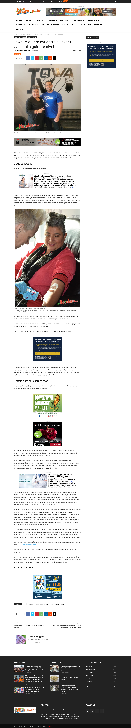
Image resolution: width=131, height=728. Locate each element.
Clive (24, 604)
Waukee (63, 604)
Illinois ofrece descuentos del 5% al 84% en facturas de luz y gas (70, 668)
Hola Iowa (34, 37)
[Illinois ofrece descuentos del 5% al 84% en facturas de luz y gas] (54, 668)
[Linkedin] (46, 58)
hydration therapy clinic (42, 604)
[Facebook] (108, 1)
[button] (114, 20)
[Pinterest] (37, 58)
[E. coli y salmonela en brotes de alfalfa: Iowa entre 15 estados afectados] (54, 678)
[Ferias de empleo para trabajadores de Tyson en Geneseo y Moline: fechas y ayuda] (54, 688)
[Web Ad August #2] (47, 489)
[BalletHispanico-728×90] (47, 147)
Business (29, 34)
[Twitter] (113, 1)
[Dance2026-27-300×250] (47, 448)
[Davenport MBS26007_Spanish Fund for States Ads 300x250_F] (47, 362)
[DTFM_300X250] (47, 419)
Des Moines (31, 604)
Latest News (22, 34)
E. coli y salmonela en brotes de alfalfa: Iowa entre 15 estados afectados (71, 677)
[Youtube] (116, 1)
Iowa (52, 604)
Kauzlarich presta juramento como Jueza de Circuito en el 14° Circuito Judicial (67, 627)
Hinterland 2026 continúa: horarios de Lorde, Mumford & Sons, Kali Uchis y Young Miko (34, 668)
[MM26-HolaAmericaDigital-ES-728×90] (81, 15)
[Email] (54, 58)
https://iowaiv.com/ (29, 545)
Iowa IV (57, 604)
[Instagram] (110, 1)
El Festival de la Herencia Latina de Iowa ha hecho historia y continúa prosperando (35, 689)
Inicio (15, 34)
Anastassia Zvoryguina (23, 50)
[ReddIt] (50, 58)
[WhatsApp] (41, 58)
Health (28, 37)
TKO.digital (52, 726)
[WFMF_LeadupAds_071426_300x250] (47, 600)
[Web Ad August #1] (47, 190)
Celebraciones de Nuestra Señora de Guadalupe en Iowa (29, 627)
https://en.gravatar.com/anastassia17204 (38, 639)
